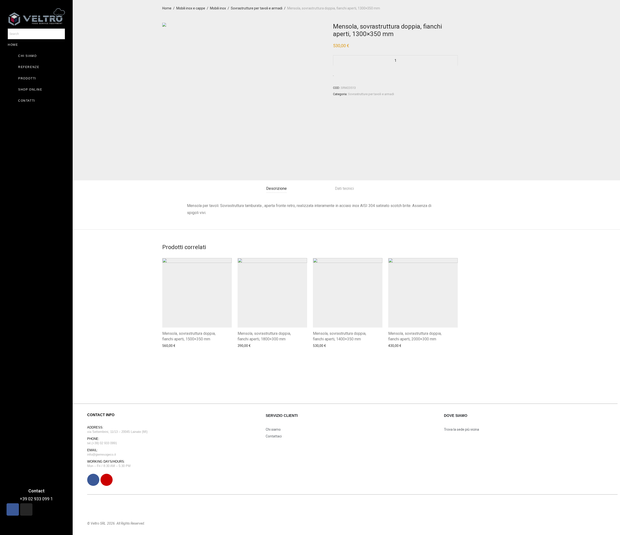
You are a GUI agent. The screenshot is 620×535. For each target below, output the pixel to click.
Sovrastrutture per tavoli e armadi (256, 8)
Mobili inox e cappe (190, 8)
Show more (169, 359)
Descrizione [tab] (276, 188)
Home (166, 8)
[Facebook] (93, 480)
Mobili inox (218, 8)
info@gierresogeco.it (101, 454)
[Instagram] (107, 480)
